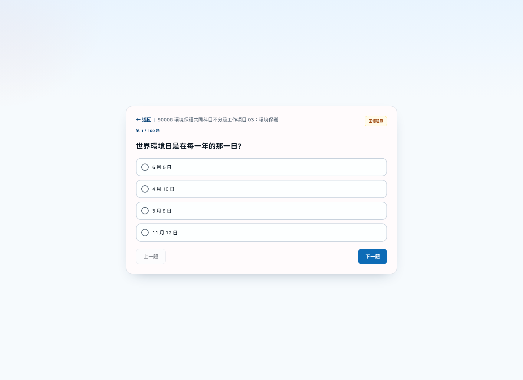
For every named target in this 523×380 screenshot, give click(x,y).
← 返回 (144, 119)
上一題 (150, 256)
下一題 (372, 256)
